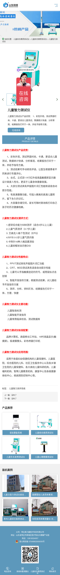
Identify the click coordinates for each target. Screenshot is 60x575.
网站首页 (52, 571)
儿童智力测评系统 (17, 388)
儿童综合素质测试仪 (21, 39)
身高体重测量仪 (22, 571)
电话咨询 (7, 571)
